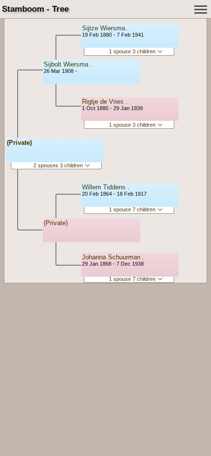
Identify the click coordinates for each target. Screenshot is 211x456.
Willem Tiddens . (106, 187)
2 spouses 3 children (58, 165)
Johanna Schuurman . (113, 257)
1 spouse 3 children (133, 51)
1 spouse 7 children (133, 209)
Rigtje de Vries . (105, 101)
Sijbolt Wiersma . (68, 64)
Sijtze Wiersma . (105, 28)
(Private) (19, 142)
